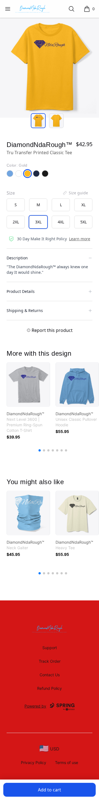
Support (49, 647)
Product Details (21, 291)
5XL (83, 221)
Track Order (50, 661)
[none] (75, 193)
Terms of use (66, 762)
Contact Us (50, 674)
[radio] (16, 204)
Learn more (79, 238)
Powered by (35, 706)
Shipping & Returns (25, 310)
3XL (38, 221)
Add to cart (49, 790)
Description (17, 257)
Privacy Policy (33, 762)
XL (83, 204)
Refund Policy (49, 688)
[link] (28, 384)
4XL (61, 221)
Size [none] (11, 193)
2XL (16, 221)
